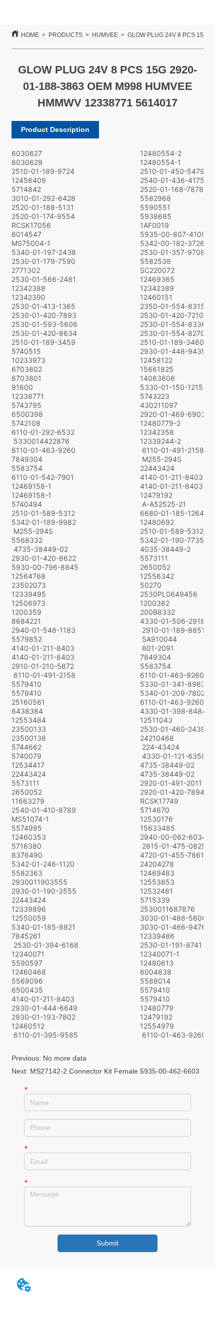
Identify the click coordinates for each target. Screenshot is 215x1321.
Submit (107, 1243)
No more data (64, 1058)
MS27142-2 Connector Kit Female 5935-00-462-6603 (115, 1071)
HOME (30, 34)
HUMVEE (105, 34)
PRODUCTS (65, 34)
